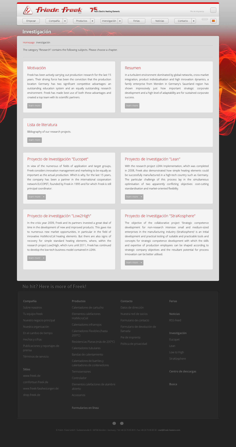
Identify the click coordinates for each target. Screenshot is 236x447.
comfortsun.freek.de (35, 382)
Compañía (29, 301)
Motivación (36, 67)
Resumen (133, 67)
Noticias (174, 314)
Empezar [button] (31, 20)
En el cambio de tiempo (38, 333)
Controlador (79, 378)
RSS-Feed (175, 320)
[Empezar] (75, 14)
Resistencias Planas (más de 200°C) (93, 342)
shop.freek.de (31, 395)
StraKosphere (177, 359)
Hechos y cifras (32, 339)
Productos (79, 301)
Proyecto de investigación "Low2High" (59, 215)
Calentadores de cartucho (87, 307)
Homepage (29, 42)
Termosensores (81, 371)
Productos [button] (81, 20)
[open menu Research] (120, 20)
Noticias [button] (159, 20)
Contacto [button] (183, 20)
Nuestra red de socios (134, 314)
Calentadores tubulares (86, 348)
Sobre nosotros (32, 307)
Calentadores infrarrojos (86, 324)
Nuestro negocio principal (39, 320)
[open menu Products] (92, 20)
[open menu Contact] (193, 20)
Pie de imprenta (197, 11)
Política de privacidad (134, 344)
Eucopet (174, 339)
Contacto (127, 301)
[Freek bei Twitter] (114, 423)
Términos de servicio (36, 356)
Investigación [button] (109, 20)
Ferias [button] (136, 20)
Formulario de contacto (135, 320)
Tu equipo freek (33, 314)
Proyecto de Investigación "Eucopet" (57, 158)
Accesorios (78, 395)
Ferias (173, 301)
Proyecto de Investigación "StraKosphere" (160, 215)
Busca (173, 384)
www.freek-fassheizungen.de (41, 388)
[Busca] (213, 10)
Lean (172, 346)
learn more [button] (34, 105)
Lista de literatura (42, 124)
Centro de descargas (182, 371)
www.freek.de (31, 376)
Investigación (178, 333)
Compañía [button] (54, 20)
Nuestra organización (36, 327)
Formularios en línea (85, 408)
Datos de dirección (132, 307)
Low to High (176, 352)
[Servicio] (205, 19)
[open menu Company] (65, 20)
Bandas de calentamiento (87, 354)
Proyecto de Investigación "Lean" (152, 158)
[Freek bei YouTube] (122, 423)
